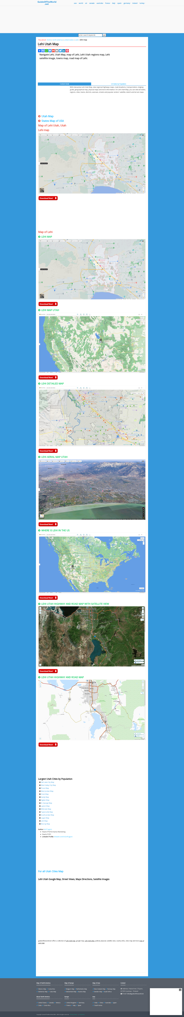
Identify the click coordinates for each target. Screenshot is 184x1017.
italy (113, 3)
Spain (79, 1005)
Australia (108, 1003)
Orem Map (45, 794)
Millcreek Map (46, 809)
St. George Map (46, 803)
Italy (74, 1005)
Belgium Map (70, 989)
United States (42, 1003)
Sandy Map (45, 797)
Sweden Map (98, 992)
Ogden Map (45, 800)
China (101, 1003)
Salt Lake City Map (47, 782)
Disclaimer (82, 1014)
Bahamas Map (42, 992)
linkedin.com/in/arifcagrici (63, 837)
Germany (81, 1003)
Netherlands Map (81, 989)
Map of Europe (69, 983)
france (107, 3)
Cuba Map (53, 992)
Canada (51, 1003)
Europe (66, 997)
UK (86, 3)
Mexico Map (42, 989)
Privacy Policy (73, 1014)
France (68, 1005)
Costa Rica (51, 989)
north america (57, 40)
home (49, 40)
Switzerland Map (71, 992)
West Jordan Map (47, 791)
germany (127, 3)
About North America (43, 997)
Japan (115, 1003)
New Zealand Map (99, 989)
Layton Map (45, 806)
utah (76, 40)
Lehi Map (44, 821)
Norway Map (111, 989)
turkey (142, 3)
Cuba (39, 1005)
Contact (123, 983)
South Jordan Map (47, 815)
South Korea (98, 1005)
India (95, 1003)
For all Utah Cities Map (50, 871)
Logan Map (45, 818)
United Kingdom (71, 1003)
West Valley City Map (48, 785)
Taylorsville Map (47, 812)
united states (69, 40)
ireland (134, 3)
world (81, 3)
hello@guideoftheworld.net (135, 994)
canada (91, 3)
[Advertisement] (92, 19)
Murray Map (45, 824)
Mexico (58, 1003)
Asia (93, 997)
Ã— (180, 990)
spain (119, 3)
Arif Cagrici (48, 829)
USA (75, 3)
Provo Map (45, 788)
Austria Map (82, 992)
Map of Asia (96, 983)
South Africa (108, 992)
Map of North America (43, 983)
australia (100, 3)
